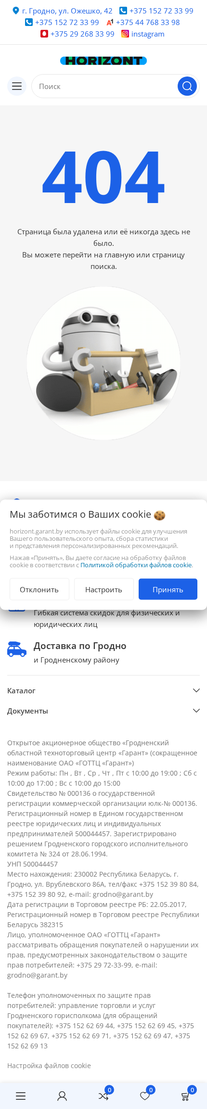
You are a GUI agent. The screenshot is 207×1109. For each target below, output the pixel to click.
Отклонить (39, 589)
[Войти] (62, 1096)
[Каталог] (16, 86)
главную (119, 254)
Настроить (103, 589)
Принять (168, 589)
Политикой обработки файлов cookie (136, 564)
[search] (187, 86)
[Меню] (20, 1096)
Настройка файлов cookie (49, 1065)
